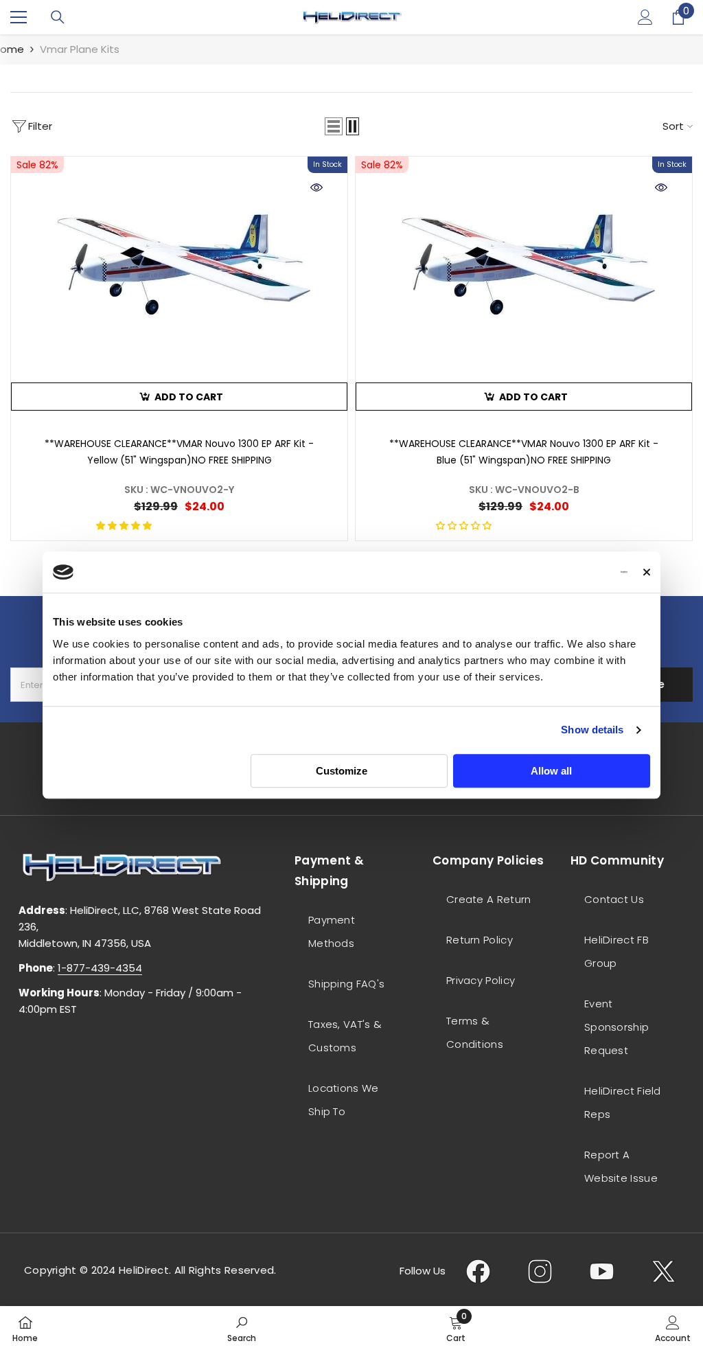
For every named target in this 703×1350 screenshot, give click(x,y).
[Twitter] (663, 1271)
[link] (241, 1328)
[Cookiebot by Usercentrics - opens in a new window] (567, 572)
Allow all (551, 771)
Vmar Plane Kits (79, 49)
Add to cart (188, 397)
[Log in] (645, 17)
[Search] (57, 17)
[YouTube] (601, 1271)
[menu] (18, 17)
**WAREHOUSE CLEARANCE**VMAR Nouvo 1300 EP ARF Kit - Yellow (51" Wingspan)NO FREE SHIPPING (179, 452)
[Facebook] (478, 1271)
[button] (334, 126)
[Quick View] (316, 187)
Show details (592, 729)
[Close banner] (646, 572)
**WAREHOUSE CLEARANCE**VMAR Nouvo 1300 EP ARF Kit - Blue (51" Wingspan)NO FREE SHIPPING (523, 452)
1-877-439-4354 (100, 968)
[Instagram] (540, 1271)
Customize (341, 771)
